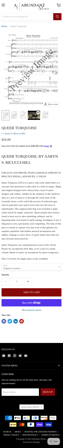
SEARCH (7, 432)
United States (30, 407)
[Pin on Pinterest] (21, 321)
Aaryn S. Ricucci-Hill (14, 133)
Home (4, 26)
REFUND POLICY (30, 435)
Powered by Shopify (31, 442)
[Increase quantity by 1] (28, 281)
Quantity (5, 275)
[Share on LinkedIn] (15, 321)
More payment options (31, 310)
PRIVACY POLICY (11, 435)
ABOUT (17, 432)
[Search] (57, 16)
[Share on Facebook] (4, 321)
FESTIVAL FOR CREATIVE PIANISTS (40, 432)
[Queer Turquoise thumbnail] (5, 115)
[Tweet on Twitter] (9, 321)
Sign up (48, 392)
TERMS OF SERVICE (50, 435)
